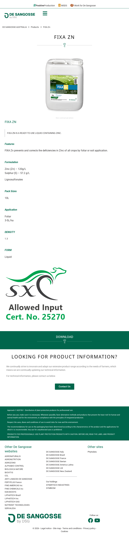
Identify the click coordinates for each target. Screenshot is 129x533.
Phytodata (92, 452)
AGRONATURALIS (13, 456)
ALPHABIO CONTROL (14, 466)
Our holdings (51, 481)
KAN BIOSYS (10, 492)
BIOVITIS (9, 472)
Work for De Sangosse (85, 5)
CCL (6, 475)
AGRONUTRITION (13, 459)
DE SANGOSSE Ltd (54, 468)
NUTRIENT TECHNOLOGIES (17, 505)
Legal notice (46, 528)
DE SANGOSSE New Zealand (59, 471)
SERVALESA (10, 508)
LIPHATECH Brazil (13, 495)
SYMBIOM (50, 488)
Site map (57, 528)
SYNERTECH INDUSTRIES (57, 485)
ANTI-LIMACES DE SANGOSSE (18, 479)
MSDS (64, 5)
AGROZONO (10, 463)
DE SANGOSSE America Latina (59, 465)
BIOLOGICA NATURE (14, 469)
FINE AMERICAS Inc (13, 485)
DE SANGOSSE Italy (55, 452)
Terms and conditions (72, 528)
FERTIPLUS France (13, 482)
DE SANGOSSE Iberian (56, 461)
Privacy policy (89, 528)
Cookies (64, 531)
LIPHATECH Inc (12, 498)
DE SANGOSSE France (56, 458)
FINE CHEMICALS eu (14, 489)
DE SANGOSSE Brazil (55, 455)
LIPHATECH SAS (12, 501)
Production (45, 5)
